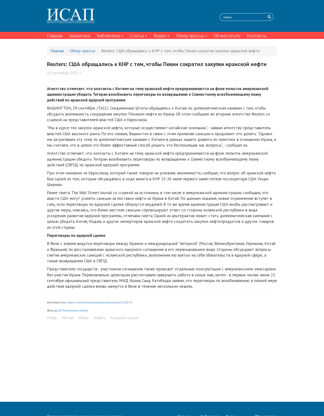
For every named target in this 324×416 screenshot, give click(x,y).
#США (52, 317)
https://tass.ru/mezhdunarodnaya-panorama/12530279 (96, 302)
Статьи (137, 35)
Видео (160, 35)
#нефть (99, 317)
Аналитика (79, 35)
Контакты (256, 35)
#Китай (67, 317)
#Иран (83, 317)
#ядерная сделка (124, 317)
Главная (55, 35)
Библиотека (109, 35)
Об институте (227, 35)
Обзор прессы (190, 35)
